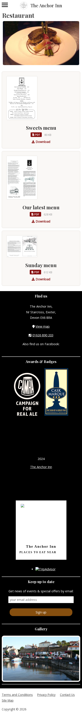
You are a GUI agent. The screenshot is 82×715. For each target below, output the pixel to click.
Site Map (8, 700)
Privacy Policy (46, 695)
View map (42, 326)
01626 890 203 (42, 335)
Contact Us (67, 695)
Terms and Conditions (17, 695)
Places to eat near (37, 552)
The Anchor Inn (41, 467)
